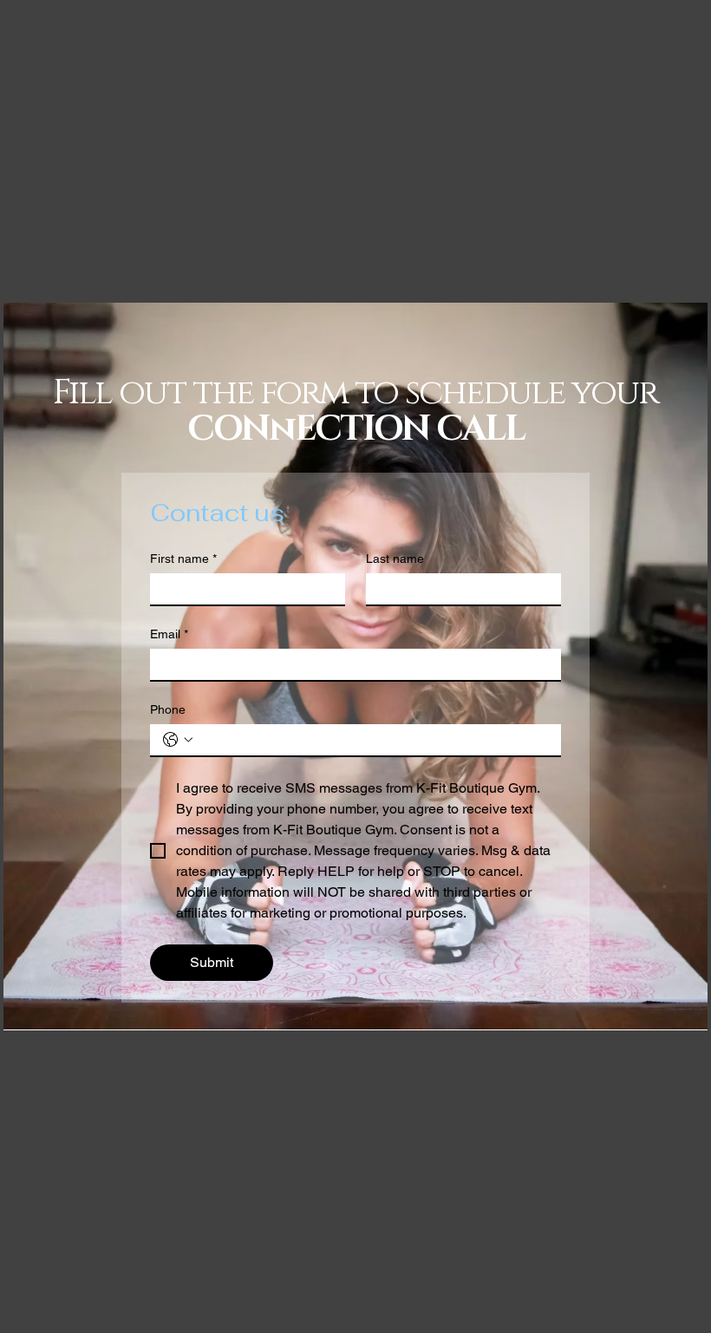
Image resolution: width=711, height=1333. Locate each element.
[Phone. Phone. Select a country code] (177, 739)
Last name (395, 558)
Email (169, 634)
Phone (168, 709)
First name (183, 558)
